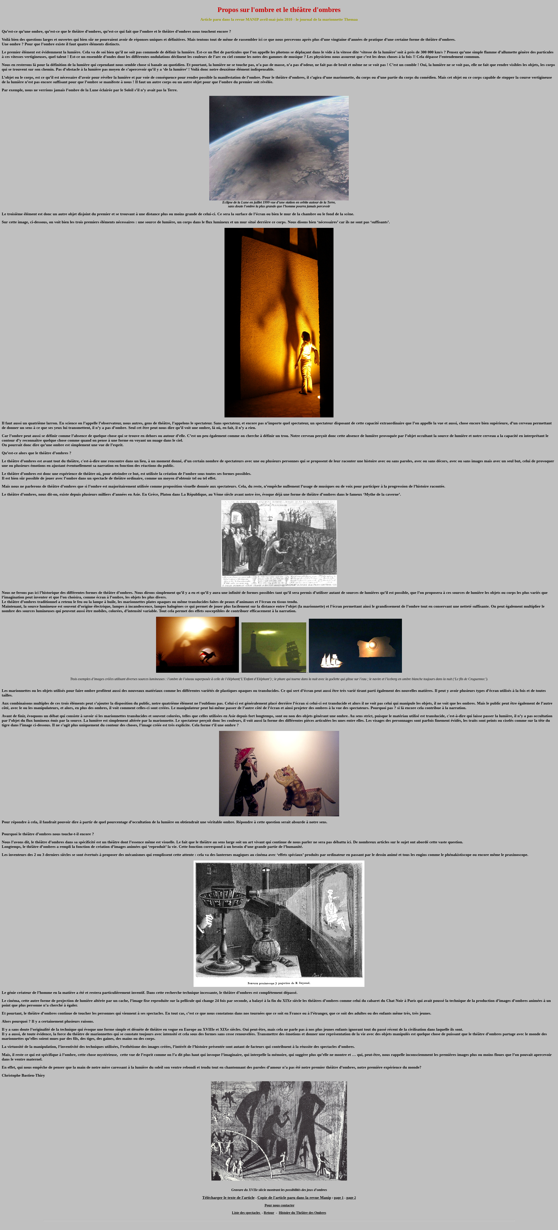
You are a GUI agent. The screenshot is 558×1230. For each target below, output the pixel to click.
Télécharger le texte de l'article (228, 1197)
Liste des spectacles (246, 1213)
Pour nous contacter (279, 1205)
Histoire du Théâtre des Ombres (302, 1213)
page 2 (351, 1198)
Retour (269, 1213)
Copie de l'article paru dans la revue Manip (294, 1197)
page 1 (339, 1198)
